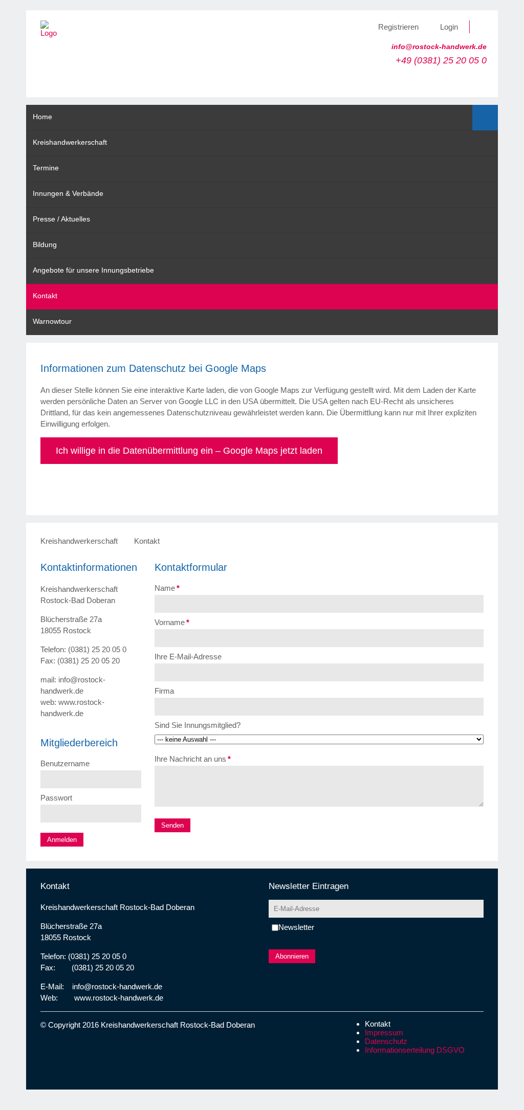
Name (167, 588)
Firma (164, 690)
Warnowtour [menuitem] (52, 321)
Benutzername (65, 763)
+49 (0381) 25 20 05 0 (441, 60)
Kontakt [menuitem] (45, 296)
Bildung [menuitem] (45, 244)
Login (449, 27)
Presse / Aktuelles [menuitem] (61, 219)
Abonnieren (292, 956)
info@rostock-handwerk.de (439, 46)
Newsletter (296, 927)
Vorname (172, 622)
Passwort (56, 797)
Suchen (485, 117)
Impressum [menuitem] (384, 1032)
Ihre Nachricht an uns (193, 758)
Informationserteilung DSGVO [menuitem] (415, 1050)
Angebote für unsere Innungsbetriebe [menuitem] (93, 270)
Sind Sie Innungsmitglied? (198, 725)
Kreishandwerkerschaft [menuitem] (70, 142)
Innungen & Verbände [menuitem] (68, 193)
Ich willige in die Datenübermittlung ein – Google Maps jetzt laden (189, 451)
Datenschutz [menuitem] (386, 1041)
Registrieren (398, 27)
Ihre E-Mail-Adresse (188, 656)
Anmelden (62, 839)
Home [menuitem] (42, 117)
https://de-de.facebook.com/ (483, 26)
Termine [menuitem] (46, 168)
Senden (172, 825)
